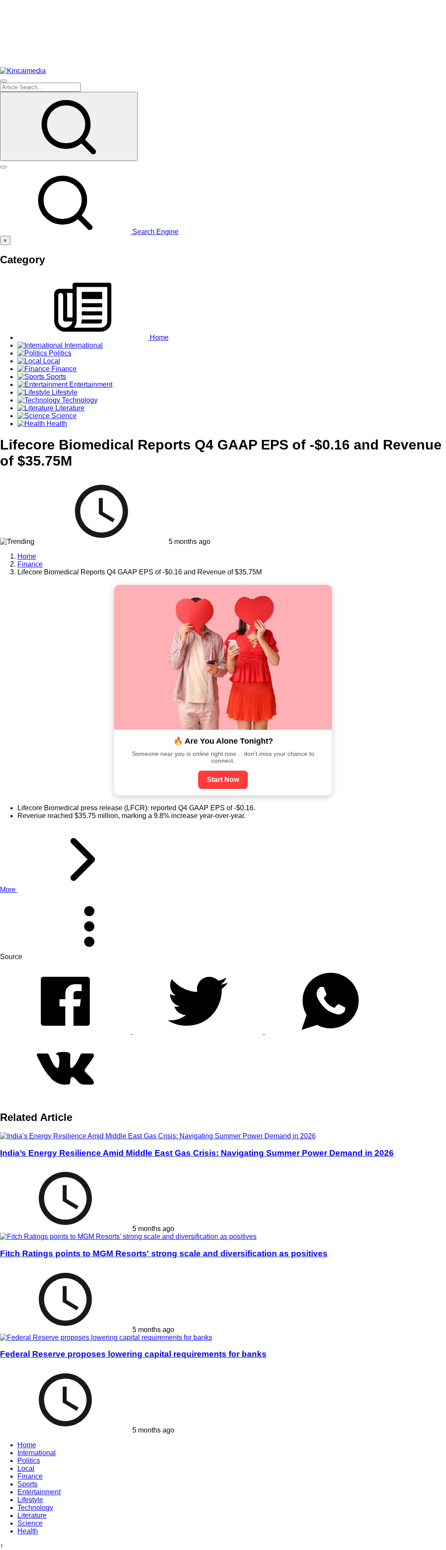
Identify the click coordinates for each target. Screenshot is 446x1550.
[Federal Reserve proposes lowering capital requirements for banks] (106, 1337)
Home (26, 1445)
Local (25, 1468)
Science (30, 1523)
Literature (32, 1515)
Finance (30, 1476)
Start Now (223, 779)
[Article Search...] (69, 126)
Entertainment (39, 1492)
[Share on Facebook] (66, 1031)
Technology (35, 1507)
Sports (27, 1484)
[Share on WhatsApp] (330, 1031)
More (8, 889)
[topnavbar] (3, 81)
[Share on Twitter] (198, 1031)
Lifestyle (30, 1499)
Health (27, 1531)
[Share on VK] (65, 1098)
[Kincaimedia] (23, 70)
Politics (28, 1460)
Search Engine (155, 231)
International (36, 1452)
